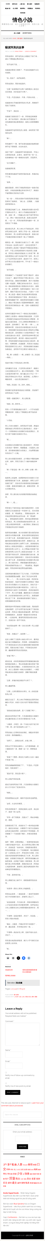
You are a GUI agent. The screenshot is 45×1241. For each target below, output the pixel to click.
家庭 (15, 1174)
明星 (37, 1174)
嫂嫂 (39, 1169)
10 (24, 989)
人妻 (19, 1164)
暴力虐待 (16, 994)
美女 (29, 1178)
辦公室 (39, 1183)
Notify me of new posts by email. (18, 1086)
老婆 (34, 1178)
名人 (15, 1169)
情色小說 (22, 20)
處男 (19, 1183)
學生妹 (10, 1174)
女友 (22, 1169)
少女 (23, 996)
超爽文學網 (29, 1235)
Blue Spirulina (19, 1204)
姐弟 (32, 1169)
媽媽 (36, 1169)
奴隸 (25, 1169)
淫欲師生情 (9, 970)
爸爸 (25, 1179)
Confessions (12, 1217)
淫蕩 (26, 996)
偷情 (30, 1164)
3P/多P (16, 996)
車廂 (31, 1183)
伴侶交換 (25, 1165)
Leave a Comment (31, 51)
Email (7, 1061)
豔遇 (27, 1183)
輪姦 (35, 1183)
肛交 (29, 996)
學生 (5, 1174)
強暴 (27, 1173)
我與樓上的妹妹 (10, 975)
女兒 (18, 1169)
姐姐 (29, 1169)
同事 (8, 1169)
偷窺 (35, 1165)
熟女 (18, 1178)
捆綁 (31, 1174)
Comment (9, 1021)
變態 (36, 996)
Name (8, 1050)
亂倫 (14, 1164)
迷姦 (4, 1186)
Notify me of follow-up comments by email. (19, 1076)
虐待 (33, 996)
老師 (38, 1179)
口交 (20, 996)
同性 (11, 1169)
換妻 (34, 1174)
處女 (14, 1182)
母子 (7, 1179)
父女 (22, 1179)
